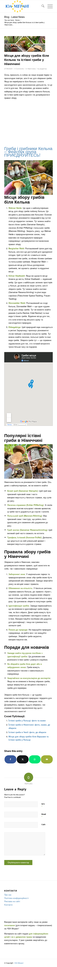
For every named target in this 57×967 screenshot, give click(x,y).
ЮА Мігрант (19, 963)
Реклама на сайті (12, 901)
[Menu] (48, 6)
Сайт (43, 824)
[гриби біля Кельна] (24, 44)
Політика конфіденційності (16, 898)
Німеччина (31, 68)
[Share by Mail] (47, 759)
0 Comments (19, 68)
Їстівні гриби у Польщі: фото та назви (27, 720)
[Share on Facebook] (10, 759)
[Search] (41, 6)
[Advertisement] (28, 122)
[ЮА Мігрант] (23, 6)
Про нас (8, 894)
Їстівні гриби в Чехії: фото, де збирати (27, 732)
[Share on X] (23, 759)
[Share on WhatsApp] (35, 759)
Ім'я (43, 805)
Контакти (8, 904)
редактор (43, 68)
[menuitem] (41, 6)
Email (43, 815)
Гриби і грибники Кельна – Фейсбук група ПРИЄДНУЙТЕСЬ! (28, 151)
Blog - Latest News (14, 17)
